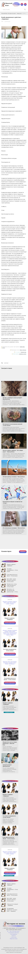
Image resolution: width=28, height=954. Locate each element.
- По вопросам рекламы (13, 932)
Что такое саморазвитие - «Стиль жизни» (10, 650)
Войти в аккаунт (22, 4)
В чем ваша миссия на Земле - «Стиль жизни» (10, 678)
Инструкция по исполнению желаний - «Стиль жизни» (13, 424)
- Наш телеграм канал (14, 931)
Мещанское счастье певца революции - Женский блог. (10, 743)
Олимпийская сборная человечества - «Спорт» (13, 502)
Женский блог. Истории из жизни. (8, 13)
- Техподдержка (13, 934)
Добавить (22, 551)
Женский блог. (12, 4)
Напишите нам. (23, 352)
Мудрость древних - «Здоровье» (10, 618)
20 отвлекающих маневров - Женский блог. (14, 528)
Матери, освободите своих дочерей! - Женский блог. (13, 398)
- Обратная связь (13, 938)
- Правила (13, 935)
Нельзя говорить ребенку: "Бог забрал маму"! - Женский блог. (13, 451)
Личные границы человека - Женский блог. (14, 476)
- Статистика (13, 937)
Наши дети (19, 13)
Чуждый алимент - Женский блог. (7, 765)
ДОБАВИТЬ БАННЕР (9, 712)
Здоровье (6, 363)
